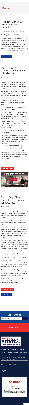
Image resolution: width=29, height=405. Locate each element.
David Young (5, 77)
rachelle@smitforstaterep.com (12, 354)
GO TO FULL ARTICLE (7, 168)
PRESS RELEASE (6, 56)
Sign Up (25, 318)
